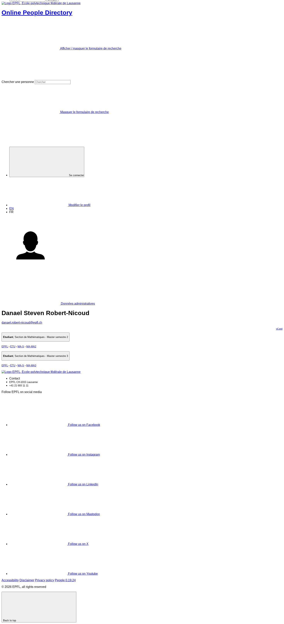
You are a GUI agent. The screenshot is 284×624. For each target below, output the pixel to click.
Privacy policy (44, 580)
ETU (12, 346)
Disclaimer (27, 580)
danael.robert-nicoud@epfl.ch (22, 322)
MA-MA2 (31, 346)
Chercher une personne (18, 82)
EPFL (5, 346)
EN (11, 208)
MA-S (21, 346)
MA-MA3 (31, 365)
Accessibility (10, 580)
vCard (279, 328)
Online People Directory (37, 12)
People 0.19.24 (65, 580)
